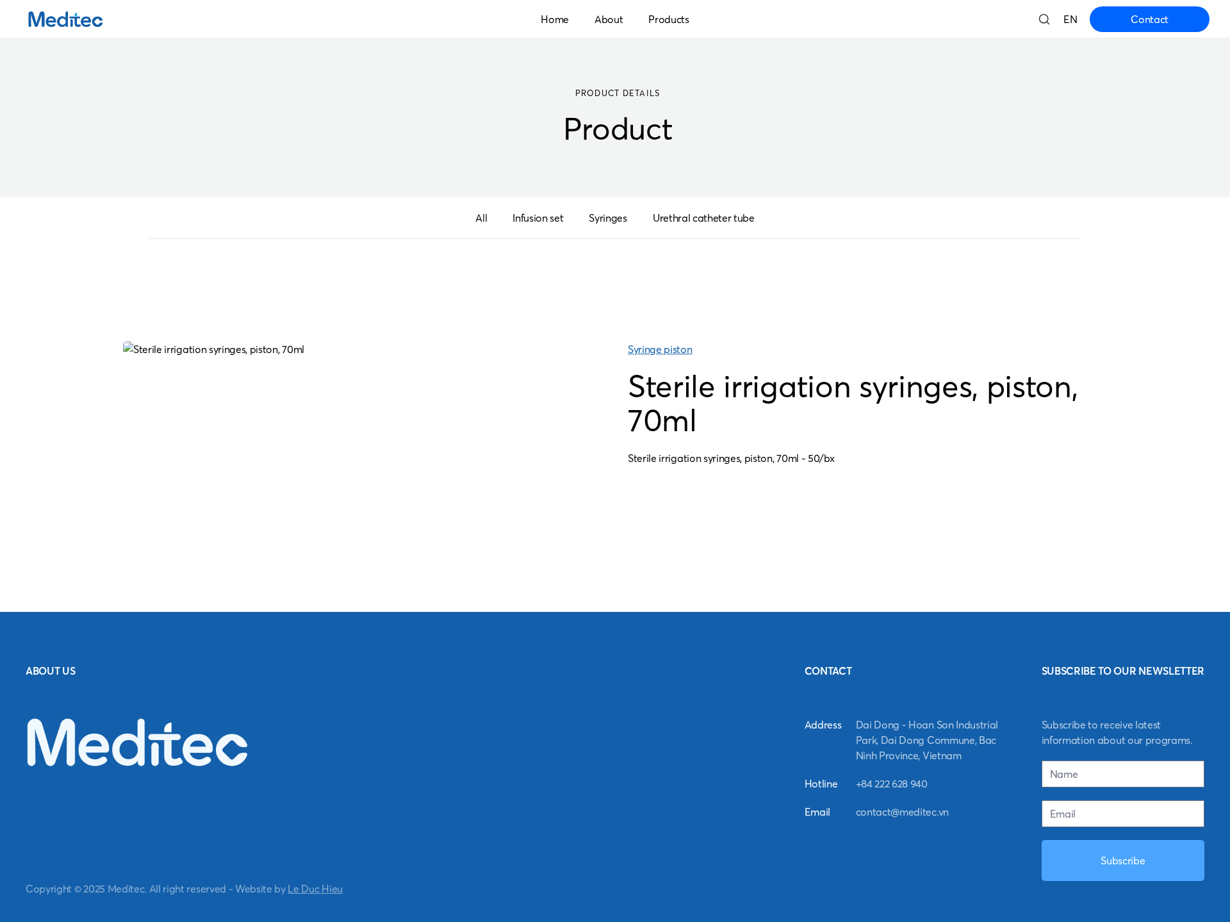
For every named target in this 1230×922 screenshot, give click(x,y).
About (608, 19)
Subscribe (1123, 860)
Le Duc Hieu (315, 888)
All (481, 217)
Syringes (608, 217)
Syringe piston (660, 349)
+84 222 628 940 (892, 783)
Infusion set (537, 217)
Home (555, 19)
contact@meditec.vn (902, 811)
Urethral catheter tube (704, 217)
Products (668, 19)
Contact (1149, 19)
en (1070, 19)
